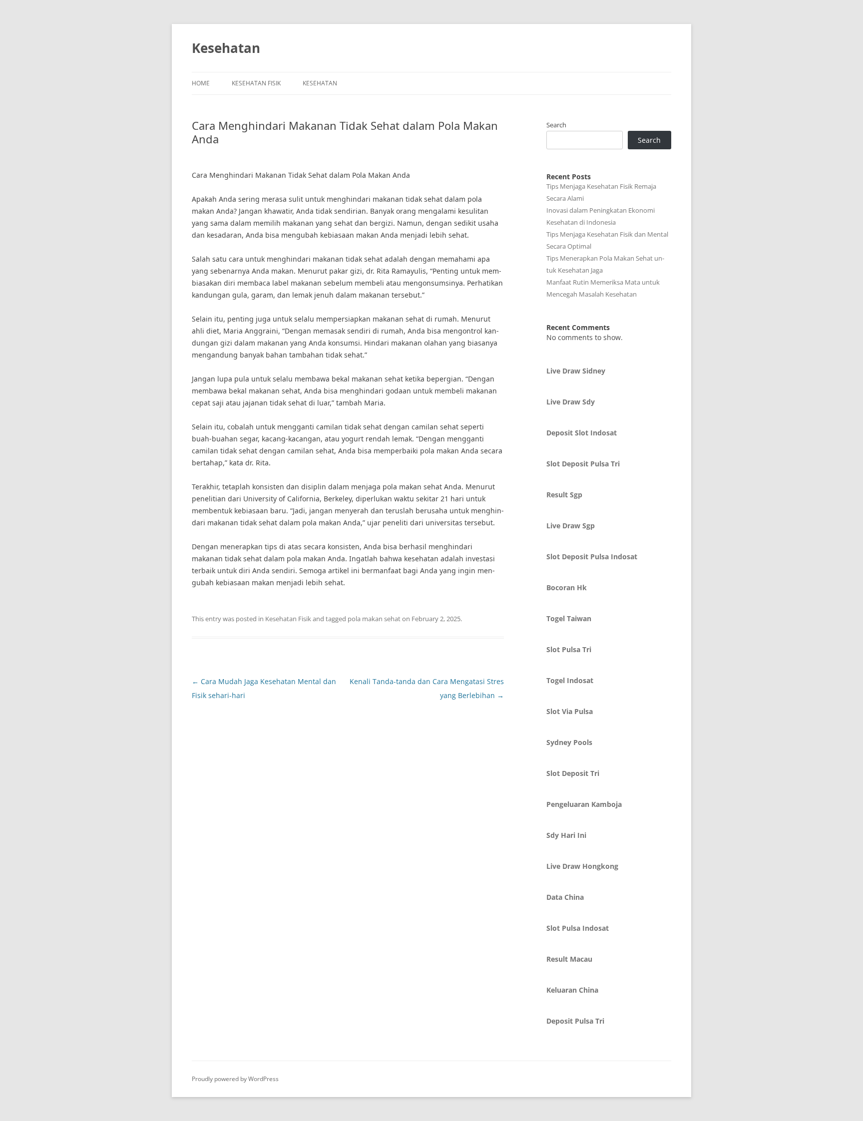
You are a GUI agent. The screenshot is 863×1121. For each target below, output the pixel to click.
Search (556, 124)
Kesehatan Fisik (256, 83)
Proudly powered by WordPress (235, 1079)
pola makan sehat (374, 618)
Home (201, 83)
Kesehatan (226, 48)
